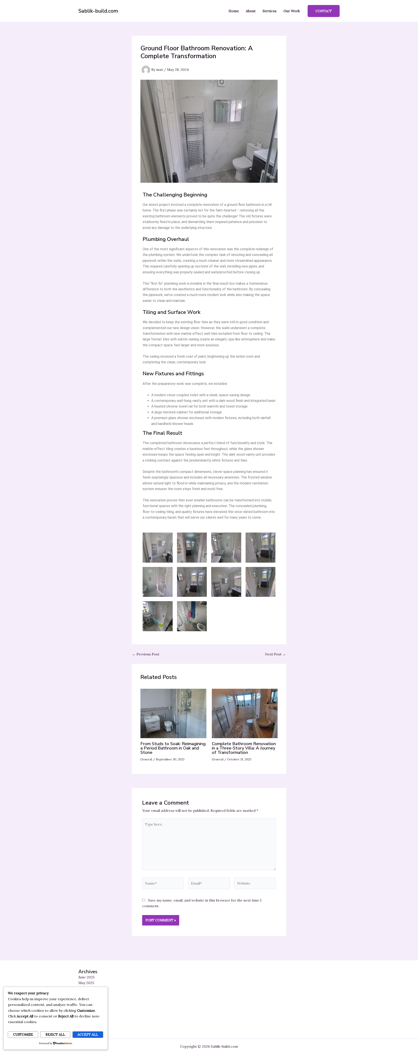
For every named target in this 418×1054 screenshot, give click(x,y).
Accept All (88, 1034)
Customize (23, 1034)
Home (234, 11)
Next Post (275, 654)
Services (269, 11)
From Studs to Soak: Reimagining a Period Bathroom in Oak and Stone (173, 748)
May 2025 (86, 983)
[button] (324, 11)
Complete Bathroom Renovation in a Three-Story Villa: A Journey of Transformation (244, 748)
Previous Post (145, 654)
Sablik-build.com (98, 10)
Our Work (291, 11)
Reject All (55, 1034)
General (146, 759)
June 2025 (86, 977)
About (251, 11)
